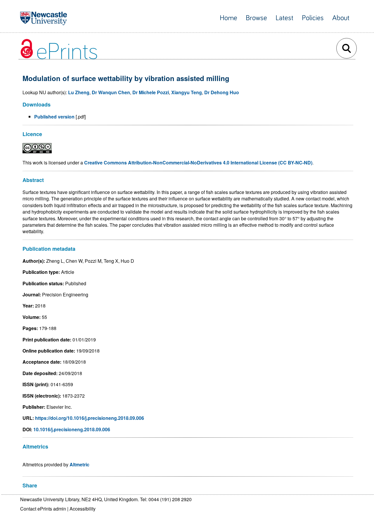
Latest (284, 18)
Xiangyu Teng (186, 92)
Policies (313, 18)
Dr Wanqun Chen (111, 92)
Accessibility (83, 508)
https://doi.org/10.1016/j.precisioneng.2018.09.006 (89, 418)
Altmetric (79, 464)
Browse (256, 18)
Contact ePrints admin (43, 508)
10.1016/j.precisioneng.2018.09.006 (71, 429)
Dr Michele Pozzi (150, 92)
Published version (54, 116)
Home (228, 18)
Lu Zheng (78, 92)
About (340, 18)
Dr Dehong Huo (221, 92)
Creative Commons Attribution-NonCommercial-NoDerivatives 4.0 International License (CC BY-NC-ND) (198, 162)
